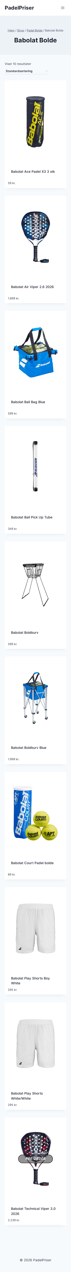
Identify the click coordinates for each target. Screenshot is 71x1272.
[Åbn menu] (62, 8)
